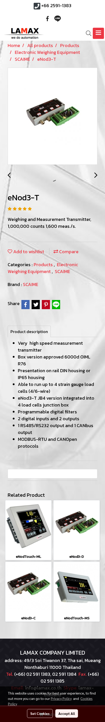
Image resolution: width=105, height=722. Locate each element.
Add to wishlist (28, 251)
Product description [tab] (29, 331)
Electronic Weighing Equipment (43, 268)
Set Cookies (39, 713)
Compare (68, 251)
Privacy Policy (61, 698)
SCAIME (62, 271)
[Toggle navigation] (98, 33)
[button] (87, 33)
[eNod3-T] (52, 116)
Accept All (66, 713)
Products (44, 264)
